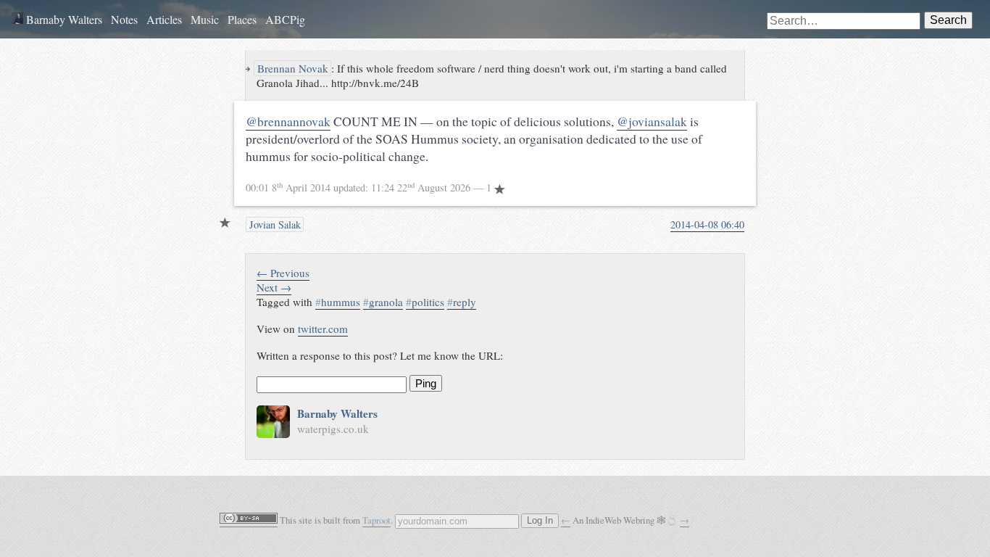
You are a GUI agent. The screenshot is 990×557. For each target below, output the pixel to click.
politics (425, 301)
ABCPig (285, 19)
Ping (425, 383)
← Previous (283, 272)
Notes (124, 19)
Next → (274, 287)
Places (242, 19)
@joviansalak (652, 121)
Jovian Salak (273, 224)
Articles (164, 19)
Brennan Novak (291, 68)
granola (383, 301)
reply (461, 301)
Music (205, 19)
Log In (540, 521)
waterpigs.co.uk (333, 428)
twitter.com (323, 328)
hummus (337, 301)
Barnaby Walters (62, 19)
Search (948, 20)
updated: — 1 (370, 187)
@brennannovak (288, 121)
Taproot (376, 520)
